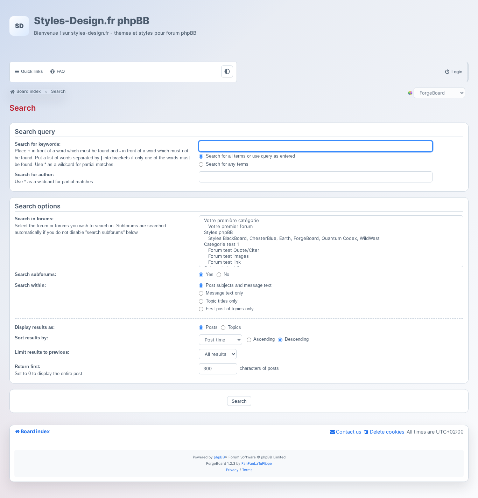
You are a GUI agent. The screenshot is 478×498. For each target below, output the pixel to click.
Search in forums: (34, 218)
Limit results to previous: (42, 352)
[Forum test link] (331, 262)
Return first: (27, 366)
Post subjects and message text (238, 285)
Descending (296, 339)
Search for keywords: (38, 144)
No (225, 274)
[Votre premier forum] (331, 226)
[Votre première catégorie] (331, 220)
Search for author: (34, 174)
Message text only (223, 293)
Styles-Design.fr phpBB (91, 20)
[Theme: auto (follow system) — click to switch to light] (227, 71)
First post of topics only (229, 308)
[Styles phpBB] (331, 232)
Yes (208, 274)
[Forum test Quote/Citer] (331, 250)
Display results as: (35, 327)
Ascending (263, 339)
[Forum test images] (331, 256)
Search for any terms (226, 164)
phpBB (219, 457)
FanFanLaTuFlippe (256, 463)
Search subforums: (35, 274)
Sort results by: (31, 337)
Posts (211, 327)
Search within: (30, 285)
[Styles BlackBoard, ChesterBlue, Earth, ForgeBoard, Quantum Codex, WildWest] (331, 238)
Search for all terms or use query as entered (249, 156)
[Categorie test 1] (331, 244)
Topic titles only (221, 301)
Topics (233, 327)
